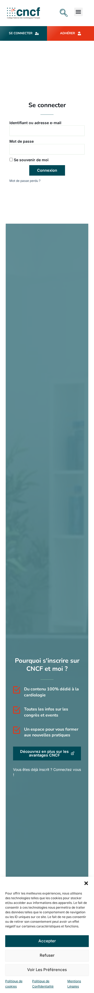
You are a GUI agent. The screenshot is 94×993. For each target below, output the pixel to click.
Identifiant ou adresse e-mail (35, 122)
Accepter (47, 940)
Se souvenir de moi (31, 160)
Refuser (47, 955)
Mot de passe (21, 141)
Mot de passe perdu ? (24, 181)
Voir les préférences (47, 969)
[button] (86, 883)
